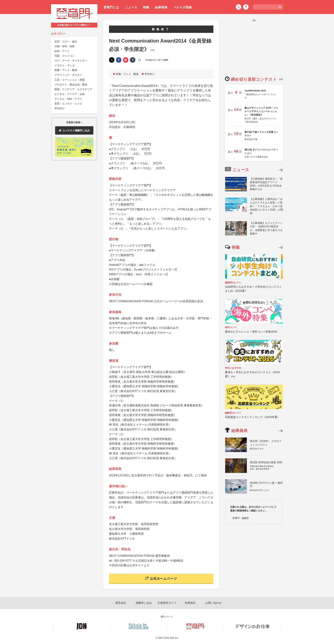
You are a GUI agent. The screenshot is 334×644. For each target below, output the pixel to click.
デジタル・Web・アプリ (68, 98)
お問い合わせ (213, 602)
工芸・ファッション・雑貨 (70, 79)
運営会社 (120, 602)
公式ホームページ (163, 578)
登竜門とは (111, 7)
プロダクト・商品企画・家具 (71, 84)
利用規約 (190, 602)
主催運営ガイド (167, 602)
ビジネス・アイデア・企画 (70, 94)
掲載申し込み (144, 602)
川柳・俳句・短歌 (65, 46)
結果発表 (161, 7)
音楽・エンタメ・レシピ (68, 103)
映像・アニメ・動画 (66, 70)
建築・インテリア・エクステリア (73, 89)
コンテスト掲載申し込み (76, 130)
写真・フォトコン (65, 56)
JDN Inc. (174, 638)
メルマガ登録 (182, 7)
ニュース (131, 7)
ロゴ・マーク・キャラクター (71, 60)
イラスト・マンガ (65, 65)
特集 (146, 7)
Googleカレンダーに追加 (157, 60)
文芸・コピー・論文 (66, 41)
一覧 (280, 170)
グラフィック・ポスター (68, 75)
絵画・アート (62, 51)
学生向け (60, 108)
